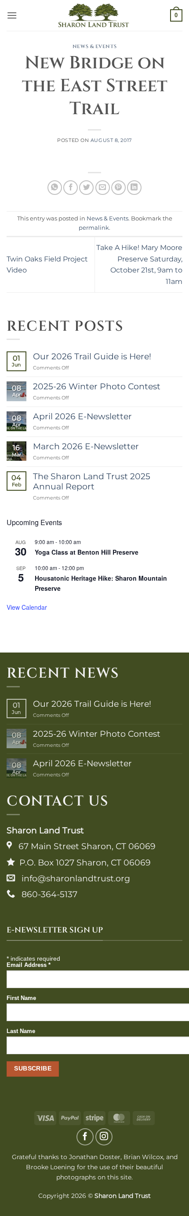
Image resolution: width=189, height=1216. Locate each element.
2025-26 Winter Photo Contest (96, 386)
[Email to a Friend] (102, 187)
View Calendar (27, 607)
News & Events (94, 46)
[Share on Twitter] (86, 187)
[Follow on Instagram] (104, 1136)
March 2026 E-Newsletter (86, 446)
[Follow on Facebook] (85, 1136)
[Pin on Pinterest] (118, 187)
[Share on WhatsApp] (54, 187)
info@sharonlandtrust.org (72, 878)
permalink (94, 227)
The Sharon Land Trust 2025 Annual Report (91, 481)
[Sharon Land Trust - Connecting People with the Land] (94, 15)
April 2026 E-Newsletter (82, 416)
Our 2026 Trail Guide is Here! (92, 356)
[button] (12, 15)
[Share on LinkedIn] (134, 187)
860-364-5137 (46, 894)
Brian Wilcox (143, 1157)
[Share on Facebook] (70, 187)
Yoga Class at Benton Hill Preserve (86, 552)
